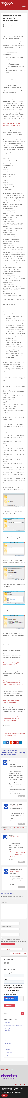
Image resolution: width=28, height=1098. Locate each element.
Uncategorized (9, 1052)
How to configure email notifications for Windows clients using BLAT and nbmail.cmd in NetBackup (13, 718)
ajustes (20, 1092)
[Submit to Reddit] (11, 742)
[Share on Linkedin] (20, 742)
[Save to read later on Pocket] (17, 742)
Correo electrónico (6, 926)
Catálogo (7, 27)
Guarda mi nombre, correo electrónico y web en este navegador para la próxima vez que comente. (13, 940)
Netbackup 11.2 (7, 1022)
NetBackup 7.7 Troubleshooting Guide (12, 731)
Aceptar (4, 1095)
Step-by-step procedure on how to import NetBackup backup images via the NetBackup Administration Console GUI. (13, 682)
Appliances (8, 1043)
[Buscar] (22, 1013)
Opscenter (7, 1049)
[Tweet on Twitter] (4, 742)
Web (2, 932)
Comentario (4, 902)
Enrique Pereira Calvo (18, 25)
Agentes (7, 1040)
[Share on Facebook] (7, 742)
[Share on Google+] (14, 742)
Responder (21, 796)
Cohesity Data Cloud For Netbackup (13, 1025)
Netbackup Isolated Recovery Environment (11, 1029)
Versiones (7, 1056)
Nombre (3, 921)
